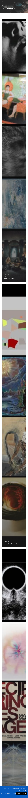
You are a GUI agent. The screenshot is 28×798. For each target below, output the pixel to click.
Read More (14, 796)
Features (6, 274)
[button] (26, 2)
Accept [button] (19, 793)
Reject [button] (24, 793)
